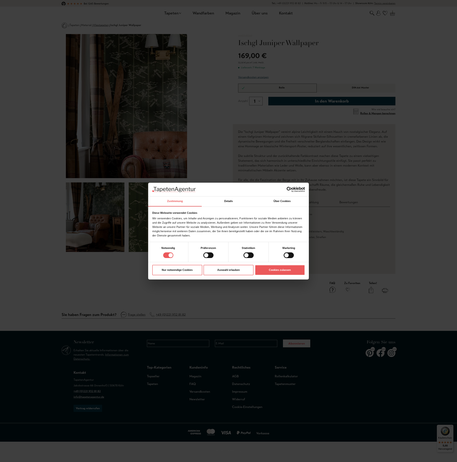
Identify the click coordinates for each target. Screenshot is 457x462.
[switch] (208, 255)
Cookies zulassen (280, 270)
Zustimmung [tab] (175, 201)
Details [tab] (228, 201)
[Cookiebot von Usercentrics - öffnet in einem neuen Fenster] (289, 189)
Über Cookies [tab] (282, 201)
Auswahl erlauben (228, 270)
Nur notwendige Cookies (177, 270)
